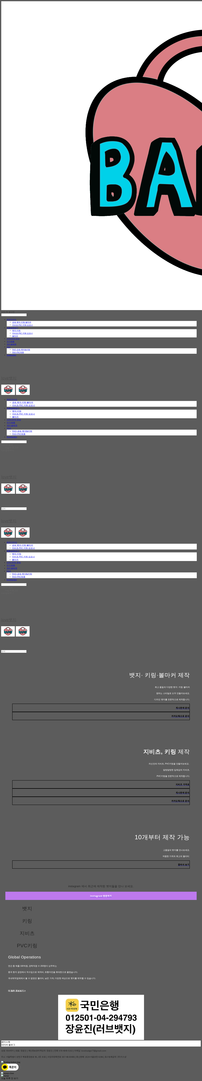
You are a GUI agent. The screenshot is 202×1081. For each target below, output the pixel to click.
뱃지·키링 (16, 330)
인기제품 (10, 341)
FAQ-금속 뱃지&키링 (21, 349)
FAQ (8, 347)
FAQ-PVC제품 (18, 352)
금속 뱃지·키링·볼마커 (21, 322)
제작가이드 (11, 319)
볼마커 (15, 336)
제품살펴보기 (12, 327)
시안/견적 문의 (13, 338)
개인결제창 (11, 344)
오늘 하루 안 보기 (9, 1078)
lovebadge (11, 355)
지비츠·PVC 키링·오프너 (22, 325)
